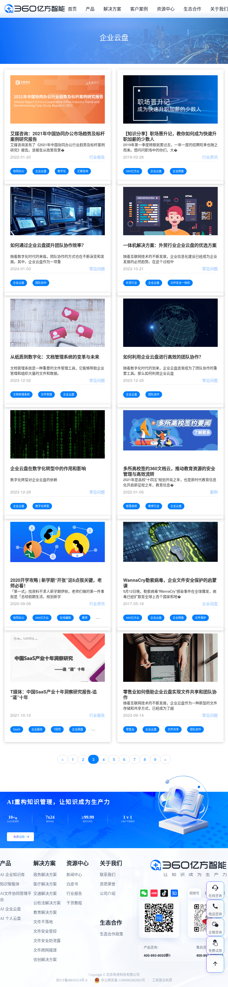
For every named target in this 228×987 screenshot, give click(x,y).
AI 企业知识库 (12, 875)
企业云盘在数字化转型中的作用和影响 (48, 469)
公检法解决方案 (47, 903)
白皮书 (72, 884)
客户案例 (139, 9)
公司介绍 (107, 893)
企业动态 (210, 603)
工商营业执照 (162, 980)
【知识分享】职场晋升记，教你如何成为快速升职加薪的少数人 (170, 136)
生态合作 (192, 9)
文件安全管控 (45, 931)
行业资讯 (210, 157)
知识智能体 (9, 884)
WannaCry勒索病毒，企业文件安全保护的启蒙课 (170, 582)
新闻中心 (74, 875)
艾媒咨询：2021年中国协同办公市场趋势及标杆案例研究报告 (57, 136)
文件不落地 (43, 922)
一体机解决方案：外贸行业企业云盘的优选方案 (170, 245)
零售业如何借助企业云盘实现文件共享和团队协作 (170, 694)
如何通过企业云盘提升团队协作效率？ (48, 245)
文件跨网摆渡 (45, 950)
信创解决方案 (45, 960)
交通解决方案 (45, 893)
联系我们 (107, 875)
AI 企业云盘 (10, 909)
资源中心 (166, 9)
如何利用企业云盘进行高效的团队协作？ (163, 357)
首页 (72, 9)
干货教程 (74, 903)
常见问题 (97, 268)
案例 (214, 492)
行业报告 (97, 157)
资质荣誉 (107, 884)
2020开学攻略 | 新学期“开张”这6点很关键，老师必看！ (56, 582)
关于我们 (219, 9)
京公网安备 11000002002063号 (123, 980)
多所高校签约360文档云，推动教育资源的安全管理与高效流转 (169, 471)
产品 (90, 9)
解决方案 (112, 9)
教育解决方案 (45, 912)
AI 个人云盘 (10, 918)
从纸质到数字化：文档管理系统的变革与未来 (54, 357)
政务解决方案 (45, 875)
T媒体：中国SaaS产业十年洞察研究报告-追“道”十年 (53, 694)
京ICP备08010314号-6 (71, 980)
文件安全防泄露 (47, 941)
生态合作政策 (111, 934)
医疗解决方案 (45, 884)
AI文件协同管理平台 (15, 896)
